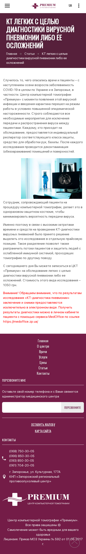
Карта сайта (43, 431)
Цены (43, 362)
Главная (11, 53)
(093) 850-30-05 (21, 461)
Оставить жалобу (43, 424)
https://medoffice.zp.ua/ (20, 321)
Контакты (43, 373)
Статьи (29, 53)
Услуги (43, 357)
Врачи (43, 351)
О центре (43, 346)
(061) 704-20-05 (21, 465)
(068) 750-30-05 (21, 451)
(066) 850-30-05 (21, 456)
